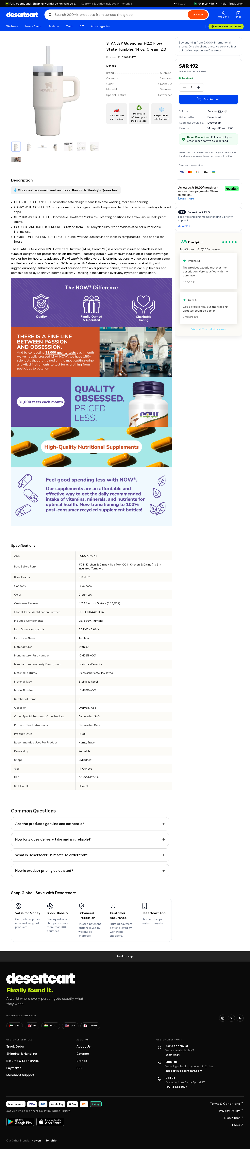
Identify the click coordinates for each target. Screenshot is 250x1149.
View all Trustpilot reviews (208, 329)
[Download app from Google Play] (20, 1122)
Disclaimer (234, 1118)
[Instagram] (222, 1018)
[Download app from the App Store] (50, 1122)
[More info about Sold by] (225, 111)
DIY (81, 26)
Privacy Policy (231, 1111)
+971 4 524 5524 (176, 1086)
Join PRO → (185, 226)
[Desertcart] (22, 14)
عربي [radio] (183, 3)
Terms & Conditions (227, 1104)
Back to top (125, 956)
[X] (231, 1018)
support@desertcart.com (183, 1070)
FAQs (238, 1125)
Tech (69, 26)
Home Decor (33, 26)
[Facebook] (240, 1018)
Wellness (12, 26)
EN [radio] (175, 3)
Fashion (54, 26)
